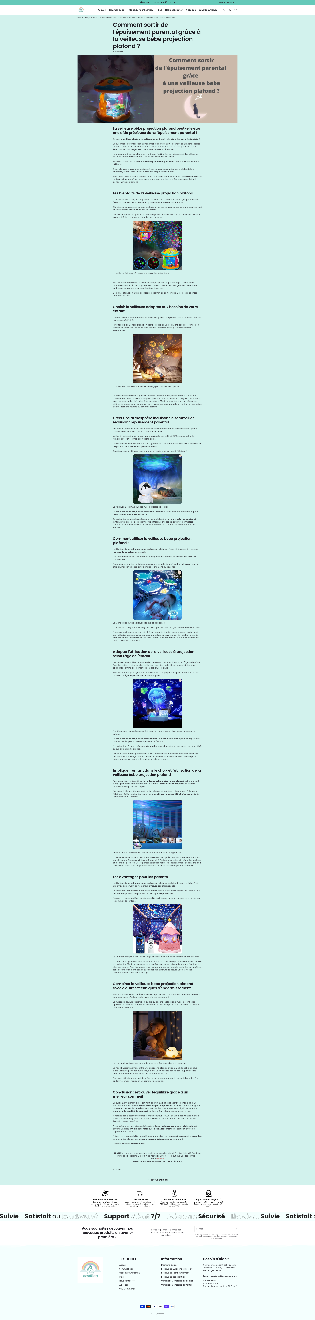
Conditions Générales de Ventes (176, 1284)
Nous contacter (126, 1280)
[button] (117, 10)
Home (80, 17)
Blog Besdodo (91, 17)
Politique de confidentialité (174, 1276)
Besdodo (160, 1314)
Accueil (122, 1265)
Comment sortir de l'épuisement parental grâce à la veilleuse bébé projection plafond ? (138, 17)
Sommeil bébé (126, 1268)
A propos (123, 1284)
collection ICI (138, 1143)
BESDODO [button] (127, 1259)
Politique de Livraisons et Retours (177, 1268)
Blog (121, 1276)
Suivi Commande (127, 1288)
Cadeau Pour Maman (129, 1272)
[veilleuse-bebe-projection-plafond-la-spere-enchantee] (157, 358)
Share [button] (118, 1169)
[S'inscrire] (236, 1229)
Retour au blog (159, 1179)
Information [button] (171, 1259)
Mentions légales (169, 1265)
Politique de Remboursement (175, 1272)
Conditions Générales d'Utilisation (177, 1280)
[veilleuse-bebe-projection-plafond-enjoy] (157, 245)
